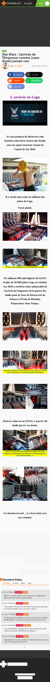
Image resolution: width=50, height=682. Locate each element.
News (23, 583)
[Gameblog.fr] (10, 3)
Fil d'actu (6, 583)
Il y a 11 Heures (25, 617)
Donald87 (18, 66)
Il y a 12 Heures (25, 628)
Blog (4, 51)
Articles (15, 583)
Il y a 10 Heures (25, 606)
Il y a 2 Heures (25, 595)
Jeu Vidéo (28, 3)
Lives (29, 583)
